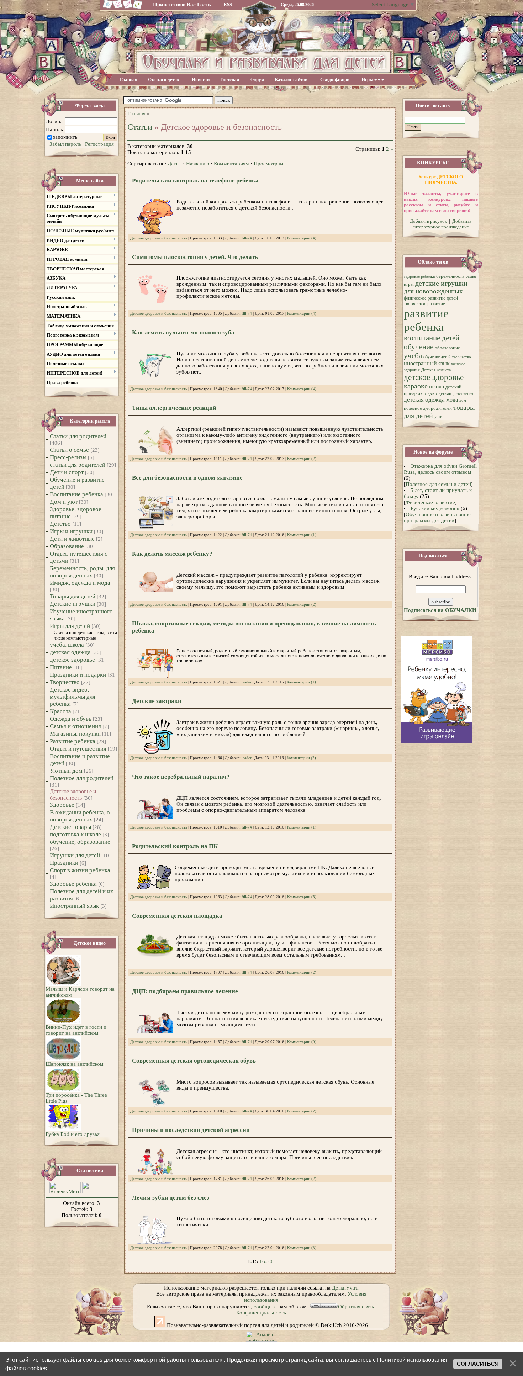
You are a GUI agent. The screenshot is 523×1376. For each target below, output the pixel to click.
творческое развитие (424, 303)
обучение (418, 347)
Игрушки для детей (75, 855)
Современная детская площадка (177, 915)
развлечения (463, 394)
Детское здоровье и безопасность (73, 794)
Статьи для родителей (78, 436)
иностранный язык (427, 363)
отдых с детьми (437, 393)
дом (462, 400)
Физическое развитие (430, 502)
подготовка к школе (75, 834)
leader (247, 682)
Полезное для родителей (81, 778)
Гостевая (229, 79)
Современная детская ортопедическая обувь (194, 1060)
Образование (67, 546)
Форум (257, 79)
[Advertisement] (314, 100)
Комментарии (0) (301, 1042)
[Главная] (107, 8)
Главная (128, 79)
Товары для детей (72, 596)
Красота (60, 711)
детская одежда (70, 652)
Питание (61, 667)
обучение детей (436, 356)
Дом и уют (64, 501)
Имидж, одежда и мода (80, 582)
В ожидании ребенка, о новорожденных (80, 816)
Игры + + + (372, 79)
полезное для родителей (428, 408)
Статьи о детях (163, 79)
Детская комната (436, 369)
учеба (413, 355)
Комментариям (231, 163)
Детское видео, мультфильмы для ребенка (72, 696)
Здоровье (62, 804)
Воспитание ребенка (76, 494)
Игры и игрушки (71, 531)
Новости (201, 79)
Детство (60, 523)
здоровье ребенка (419, 276)
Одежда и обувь (70, 718)
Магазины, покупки (75, 733)
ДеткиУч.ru (345, 1288)
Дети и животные (72, 538)
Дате (173, 163)
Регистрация (99, 144)
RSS (228, 4)
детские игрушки (441, 283)
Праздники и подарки (78, 674)
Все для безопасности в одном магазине (187, 477)
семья (471, 276)
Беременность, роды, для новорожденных (82, 572)
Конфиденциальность (261, 1313)
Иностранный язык (74, 906)
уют (438, 416)
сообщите (265, 1306)
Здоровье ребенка (73, 883)
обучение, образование (80, 841)
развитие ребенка (426, 320)
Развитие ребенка (72, 741)
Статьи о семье (69, 449)
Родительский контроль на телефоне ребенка (195, 180)
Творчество (65, 682)
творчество (461, 357)
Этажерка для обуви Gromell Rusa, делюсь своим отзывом (440, 469)
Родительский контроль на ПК (175, 846)
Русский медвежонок (435, 508)
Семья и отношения (75, 726)
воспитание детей (431, 338)
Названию (197, 163)
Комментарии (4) (301, 238)
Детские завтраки (156, 701)
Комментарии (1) (301, 535)
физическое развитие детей (431, 298)
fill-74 (247, 238)
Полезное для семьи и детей (438, 484)
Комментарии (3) (301, 1248)
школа (436, 386)
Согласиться (478, 1364)
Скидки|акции (334, 79)
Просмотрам (269, 163)
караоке (416, 386)
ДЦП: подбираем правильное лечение (185, 991)
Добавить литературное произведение (441, 223)
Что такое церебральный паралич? (181, 776)
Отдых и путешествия (78, 748)
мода (452, 400)
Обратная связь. (356, 1306)
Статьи (139, 127)
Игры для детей (70, 626)
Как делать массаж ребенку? (172, 553)
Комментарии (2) (301, 459)
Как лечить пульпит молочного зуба (183, 332)
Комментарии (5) (301, 897)
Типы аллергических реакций (174, 407)
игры (409, 284)
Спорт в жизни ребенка (80, 870)
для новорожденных (433, 291)
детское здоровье (72, 659)
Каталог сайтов (291, 79)
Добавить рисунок (428, 221)
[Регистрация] (128, 8)
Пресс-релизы (68, 457)
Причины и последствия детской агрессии (191, 1130)
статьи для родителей (77, 464)
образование (447, 347)
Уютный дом (66, 770)
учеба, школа (67, 644)
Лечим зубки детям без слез (170, 1197)
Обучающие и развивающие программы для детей (437, 517)
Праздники (64, 862)
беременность (450, 276)
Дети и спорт (67, 472)
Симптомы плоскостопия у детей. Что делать (195, 257)
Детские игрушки (72, 603)
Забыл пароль (65, 144)
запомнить (65, 137)
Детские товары (70, 827)
